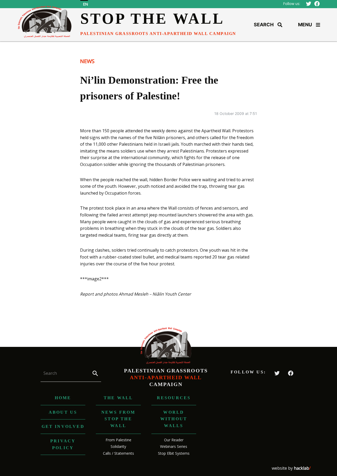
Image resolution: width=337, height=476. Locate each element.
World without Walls (173, 419)
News (87, 61)
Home (63, 398)
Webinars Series (173, 446)
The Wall (118, 398)
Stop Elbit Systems (174, 453)
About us (63, 412)
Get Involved (63, 426)
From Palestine (118, 439)
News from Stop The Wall (118, 419)
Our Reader (174, 439)
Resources (174, 398)
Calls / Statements (118, 453)
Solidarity (118, 446)
